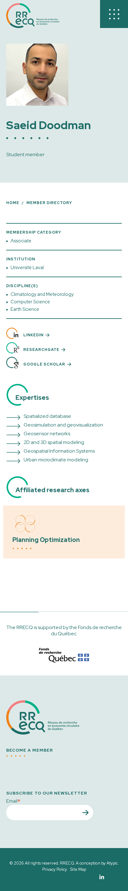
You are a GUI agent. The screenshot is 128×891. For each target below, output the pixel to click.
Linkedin (33, 335)
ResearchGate (41, 349)
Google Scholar (44, 364)
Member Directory (49, 202)
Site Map (78, 869)
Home (12, 202)
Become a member (29, 750)
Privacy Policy (54, 869)
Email (13, 800)
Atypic (112, 863)
